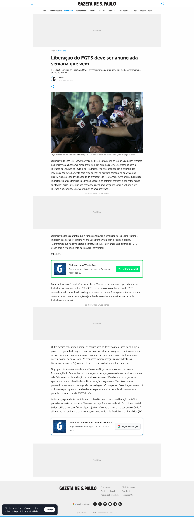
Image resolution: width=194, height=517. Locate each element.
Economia (101, 11)
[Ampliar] (139, 95)
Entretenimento (81, 11)
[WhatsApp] (120, 504)
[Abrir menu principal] (32, 4)
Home (44, 11)
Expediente (126, 491)
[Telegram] (115, 504)
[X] (105, 504)
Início (53, 51)
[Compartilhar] (162, 4)
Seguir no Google (83, 504)
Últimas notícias (55, 11)
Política (92, 11)
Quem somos (106, 487)
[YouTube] (110, 504)
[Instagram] (100, 504)
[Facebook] (95, 504)
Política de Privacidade (110, 495)
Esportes (133, 11)
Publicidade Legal (108, 491)
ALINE (61, 78)
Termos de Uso (128, 495)
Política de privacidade (29, 511)
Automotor (123, 11)
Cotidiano (68, 11)
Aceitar (49, 510)
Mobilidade (112, 11)
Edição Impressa (145, 11)
